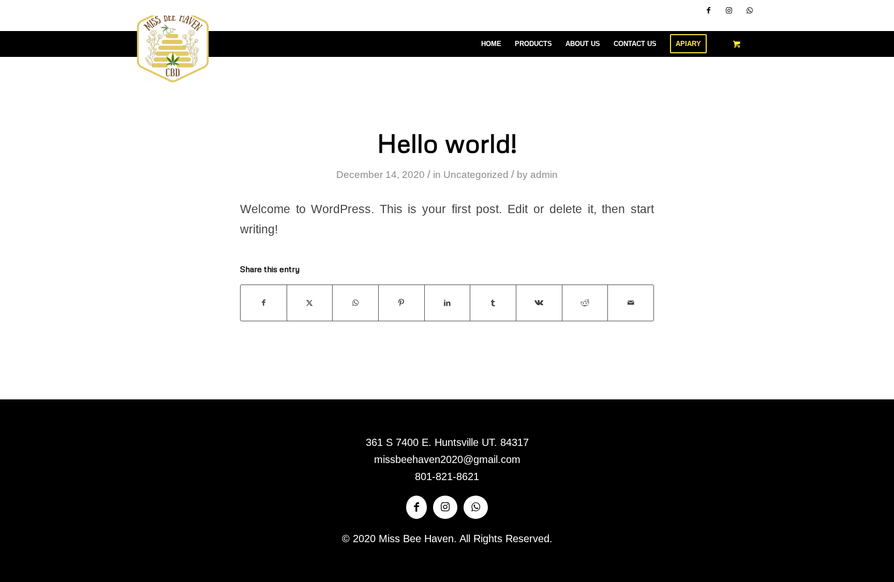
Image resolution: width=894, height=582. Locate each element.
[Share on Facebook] (264, 303)
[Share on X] (310, 303)
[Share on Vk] (539, 303)
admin (544, 174)
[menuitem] (491, 44)
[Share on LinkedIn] (447, 303)
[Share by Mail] (630, 303)
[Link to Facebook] (708, 10)
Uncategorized (476, 174)
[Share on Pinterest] (401, 303)
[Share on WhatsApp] (355, 303)
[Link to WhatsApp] (749, 10)
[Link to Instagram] (729, 10)
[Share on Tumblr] (493, 303)
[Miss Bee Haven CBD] (173, 44)
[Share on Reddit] (585, 303)
